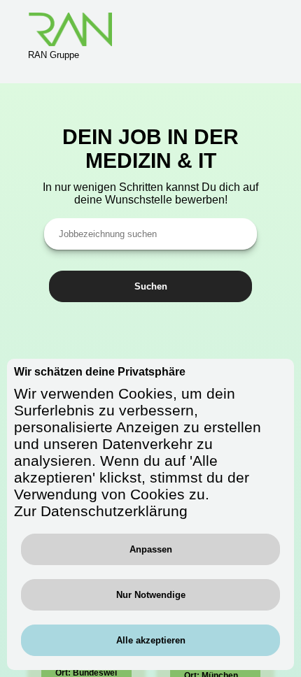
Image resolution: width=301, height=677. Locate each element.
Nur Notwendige (151, 595)
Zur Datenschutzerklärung (101, 511)
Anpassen (151, 549)
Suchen (150, 286)
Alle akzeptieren (151, 640)
